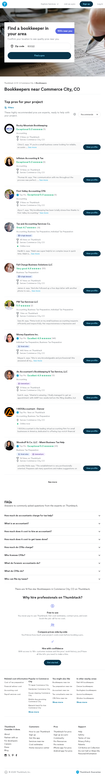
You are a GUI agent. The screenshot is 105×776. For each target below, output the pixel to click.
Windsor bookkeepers (85, 698)
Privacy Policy (84, 741)
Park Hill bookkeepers (85, 682)
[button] (21, 194)
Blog (6, 750)
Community (59, 738)
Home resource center (39, 748)
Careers (7, 744)
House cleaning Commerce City (39, 694)
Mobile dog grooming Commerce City (37, 700)
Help (80, 732)
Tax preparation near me (62, 686)
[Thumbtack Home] (4, 4)
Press (6, 747)
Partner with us (11, 737)
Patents (81, 744)
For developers (11, 741)
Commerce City (27, 83)
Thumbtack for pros (63, 732)
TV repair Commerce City (38, 685)
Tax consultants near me (62, 694)
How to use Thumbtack (39, 732)
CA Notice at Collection (89, 748)
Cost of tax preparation (14, 682)
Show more (33, 712)
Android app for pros (63, 751)
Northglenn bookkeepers (86, 690)
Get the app (34, 738)
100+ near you (65, 31)
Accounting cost (11, 690)
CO (17, 83)
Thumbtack (8, 83)
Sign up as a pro (61, 735)
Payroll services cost (12, 694)
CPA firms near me (59, 698)
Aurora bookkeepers (85, 694)
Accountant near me (60, 690)
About (7, 734)
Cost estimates (36, 744)
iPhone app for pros (63, 748)
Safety (81, 735)
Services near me (36, 741)
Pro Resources (60, 741)
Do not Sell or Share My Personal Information (89, 752)
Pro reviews (59, 744)
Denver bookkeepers (85, 686)
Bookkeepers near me (61, 682)
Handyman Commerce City (39, 689)
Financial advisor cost (13, 686)
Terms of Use (84, 738)
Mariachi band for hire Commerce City (37, 707)
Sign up (32, 735)
